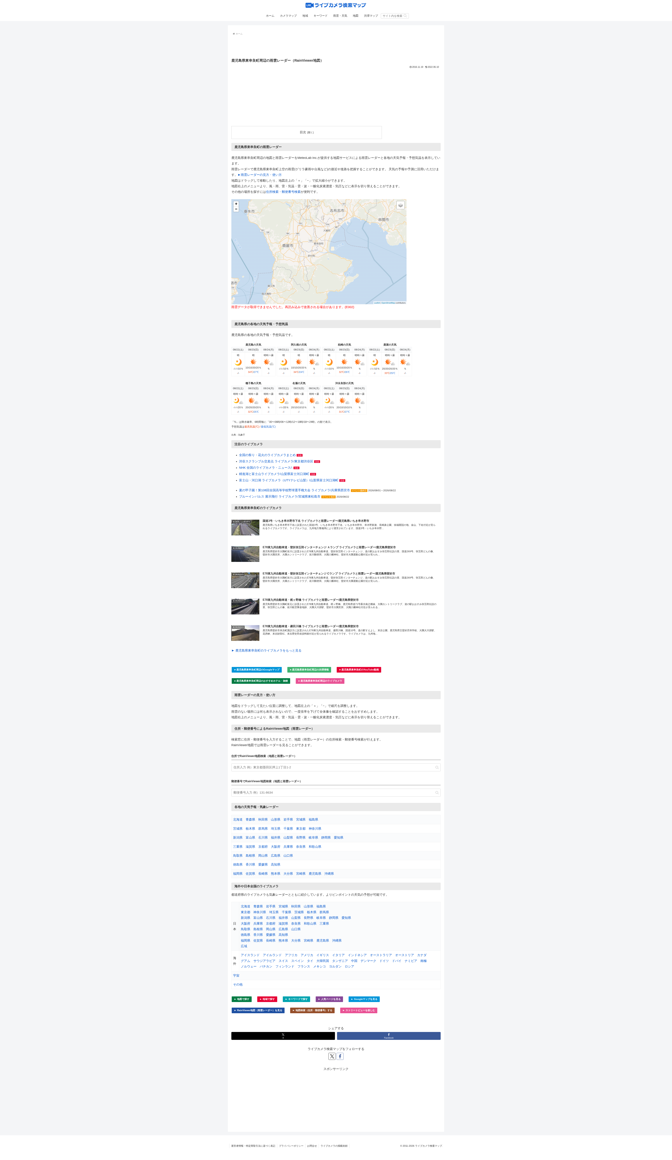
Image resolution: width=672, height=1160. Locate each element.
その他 (238, 984)
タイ (310, 961)
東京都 (301, 828)
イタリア (338, 955)
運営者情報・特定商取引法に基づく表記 (253, 1145)
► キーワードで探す (296, 999)
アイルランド (272, 955)
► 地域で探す (267, 999)
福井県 (275, 837)
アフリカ (291, 955)
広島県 (275, 855)
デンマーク (368, 961)
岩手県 (288, 819)
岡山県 (263, 855)
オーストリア (404, 955)
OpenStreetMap (388, 302)
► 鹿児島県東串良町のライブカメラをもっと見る (266, 650)
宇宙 (236, 975)
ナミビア (411, 961)
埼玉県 (275, 828)
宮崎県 (301, 873)
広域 (244, 946)
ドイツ (384, 961)
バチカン (266, 966)
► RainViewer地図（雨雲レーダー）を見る (258, 1010)
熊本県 (275, 873)
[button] (405, 16)
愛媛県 (263, 864)
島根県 (250, 855)
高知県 (275, 864)
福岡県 (238, 873)
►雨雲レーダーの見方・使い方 (260, 175)
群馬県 (263, 828)
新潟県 (238, 837)
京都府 (263, 846)
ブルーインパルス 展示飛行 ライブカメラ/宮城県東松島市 (279, 496)
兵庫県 (288, 846)
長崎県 (263, 873)
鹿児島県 (315, 873)
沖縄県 (329, 873)
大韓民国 (322, 961)
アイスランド (250, 955)
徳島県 (238, 864)
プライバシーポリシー (291, 1145)
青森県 (250, 819)
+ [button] (236, 204)
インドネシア (357, 955)
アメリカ (307, 955)
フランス (304, 966)
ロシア (349, 966)
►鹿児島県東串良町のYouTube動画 (359, 669)
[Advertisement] (336, 46)
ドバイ (396, 961)
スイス (283, 961)
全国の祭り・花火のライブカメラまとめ (267, 455)
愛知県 (338, 837)
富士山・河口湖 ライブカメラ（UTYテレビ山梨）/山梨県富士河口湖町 (288, 480)
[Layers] (400, 205)
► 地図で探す (241, 999)
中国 (354, 961)
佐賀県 (250, 873)
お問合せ (312, 1145)
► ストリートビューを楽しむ (358, 1010)
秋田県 (263, 819)
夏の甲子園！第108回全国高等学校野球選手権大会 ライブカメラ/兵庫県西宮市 (294, 490)
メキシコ (319, 966)
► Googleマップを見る (364, 999)
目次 (303, 132)
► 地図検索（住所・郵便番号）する (312, 1010)
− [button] (236, 209)
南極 (423, 961)
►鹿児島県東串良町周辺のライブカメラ (320, 680)
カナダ (422, 955)
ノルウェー (249, 966)
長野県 (301, 837)
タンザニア (340, 961)
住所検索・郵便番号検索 (283, 192)
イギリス (322, 955)
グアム (245, 961)
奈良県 (301, 846)
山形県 (275, 819)
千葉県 (288, 828)
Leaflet (377, 302)
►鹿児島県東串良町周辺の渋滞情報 (309, 669)
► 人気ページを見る (329, 999)
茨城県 (238, 828)
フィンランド (284, 966)
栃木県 (250, 828)
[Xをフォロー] (331, 1056)
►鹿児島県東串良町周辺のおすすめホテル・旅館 (261, 680)
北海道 (238, 819)
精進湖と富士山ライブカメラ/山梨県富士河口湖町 (274, 474)
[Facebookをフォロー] (340, 1056)
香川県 (250, 864)
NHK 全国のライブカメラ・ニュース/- (266, 467)
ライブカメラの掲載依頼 (334, 1145)
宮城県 (301, 819)
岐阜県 (313, 837)
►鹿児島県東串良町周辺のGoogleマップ (256, 669)
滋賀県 (250, 846)
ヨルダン (335, 966)
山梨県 (288, 837)
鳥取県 (238, 855)
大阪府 (275, 846)
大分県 (288, 873)
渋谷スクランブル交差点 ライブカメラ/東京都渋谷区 (276, 461)
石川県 (263, 837)
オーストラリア (381, 955)
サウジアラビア (264, 961)
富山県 (250, 837)
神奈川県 (315, 828)
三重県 (238, 846)
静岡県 (326, 837)
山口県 (288, 855)
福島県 (313, 819)
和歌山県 (315, 846)
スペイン (297, 961)
